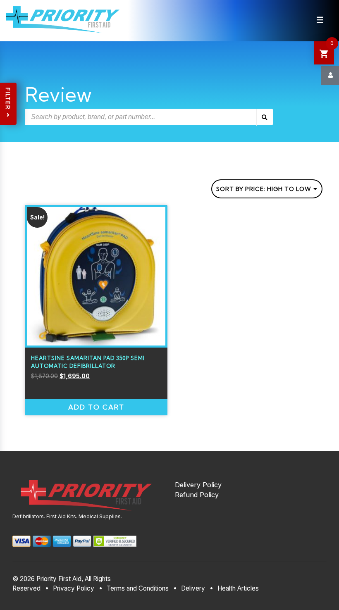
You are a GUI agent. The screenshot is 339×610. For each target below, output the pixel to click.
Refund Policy (197, 495)
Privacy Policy (73, 588)
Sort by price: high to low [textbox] (263, 189)
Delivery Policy (198, 485)
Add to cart (96, 407)
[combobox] (266, 188)
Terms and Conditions (138, 588)
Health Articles (238, 588)
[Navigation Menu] (320, 19)
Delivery (193, 588)
